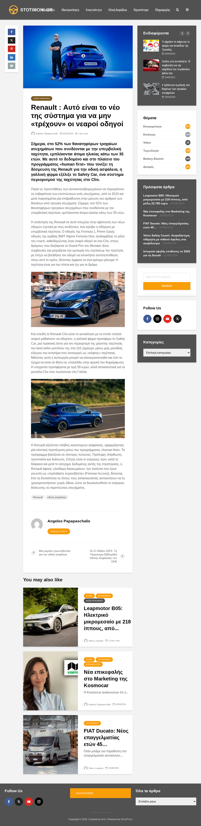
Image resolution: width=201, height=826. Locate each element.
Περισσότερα (140, 10)
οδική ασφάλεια (56, 497)
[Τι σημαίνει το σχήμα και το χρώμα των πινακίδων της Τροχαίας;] (151, 45)
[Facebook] (147, 319)
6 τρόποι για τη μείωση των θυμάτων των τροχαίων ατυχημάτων (176, 88)
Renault (38, 497)
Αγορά (89, 596)
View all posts (58, 531)
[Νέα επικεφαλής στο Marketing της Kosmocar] (50, 680)
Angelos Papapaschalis (46, 133)
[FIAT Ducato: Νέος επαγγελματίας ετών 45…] (50, 744)
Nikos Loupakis (95, 641)
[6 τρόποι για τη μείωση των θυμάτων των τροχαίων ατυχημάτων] (151, 88)
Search (167, 286)
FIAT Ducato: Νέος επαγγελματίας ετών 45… (106, 737)
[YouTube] (167, 319)
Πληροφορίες (162, 10)
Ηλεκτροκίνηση (70, 10)
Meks (103, 819)
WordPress (127, 819)
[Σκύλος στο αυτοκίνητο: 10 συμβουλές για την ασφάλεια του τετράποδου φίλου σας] (151, 65)
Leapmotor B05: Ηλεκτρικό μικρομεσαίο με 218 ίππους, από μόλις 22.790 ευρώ (165, 199)
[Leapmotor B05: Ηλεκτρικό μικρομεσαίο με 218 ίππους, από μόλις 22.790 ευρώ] (50, 617)
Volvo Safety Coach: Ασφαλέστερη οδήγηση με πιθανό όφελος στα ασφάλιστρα (166, 239)
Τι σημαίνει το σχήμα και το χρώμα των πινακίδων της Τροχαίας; (176, 45)
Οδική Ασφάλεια (117, 10)
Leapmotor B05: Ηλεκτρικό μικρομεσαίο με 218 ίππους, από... (107, 618)
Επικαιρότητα (93, 664)
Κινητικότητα (94, 10)
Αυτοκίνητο (48, 10)
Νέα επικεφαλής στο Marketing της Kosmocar (106, 678)
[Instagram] (157, 319)
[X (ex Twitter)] (177, 319)
